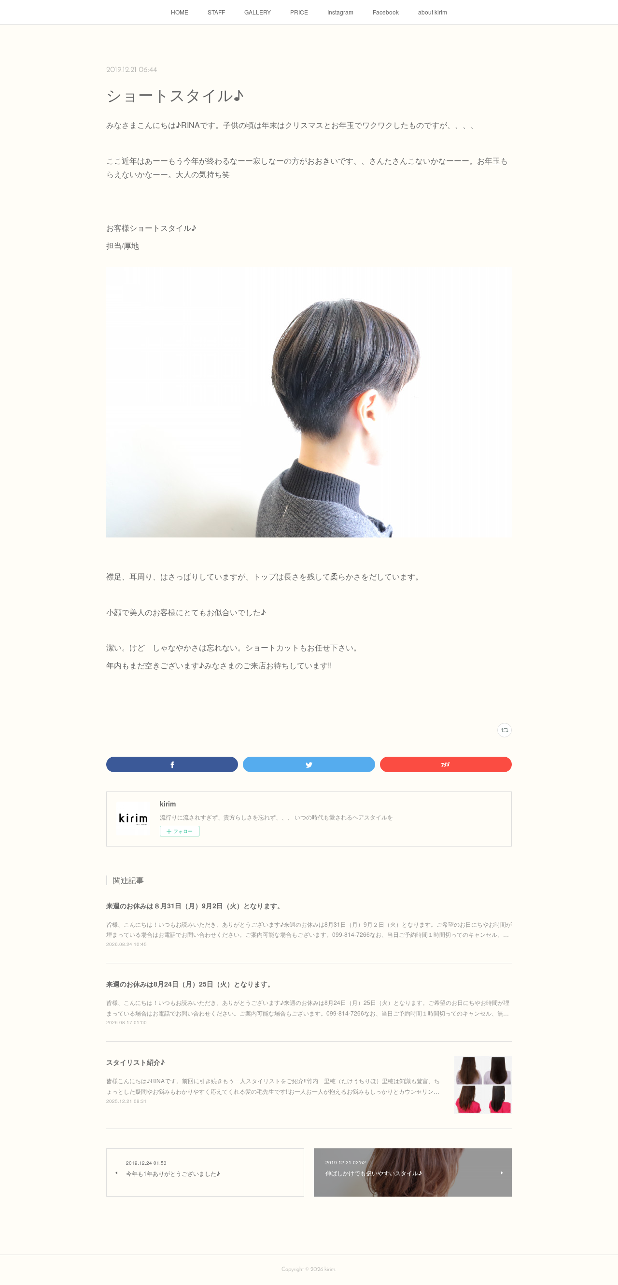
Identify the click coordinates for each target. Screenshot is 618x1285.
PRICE (299, 12)
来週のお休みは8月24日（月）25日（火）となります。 (190, 983)
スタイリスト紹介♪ (135, 1062)
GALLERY (257, 12)
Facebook (386, 12)
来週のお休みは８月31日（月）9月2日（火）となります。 (195, 905)
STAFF (216, 12)
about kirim (432, 12)
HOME (179, 12)
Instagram (340, 12)
